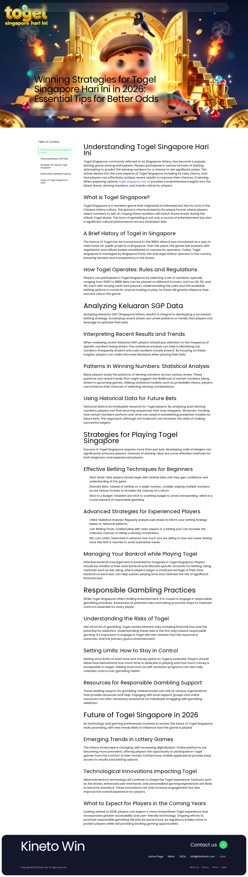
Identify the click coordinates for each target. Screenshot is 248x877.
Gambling (42, 68)
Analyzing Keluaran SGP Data (54, 158)
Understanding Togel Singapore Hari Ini (56, 151)
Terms (215, 867)
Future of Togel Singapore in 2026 (54, 181)
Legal (223, 867)
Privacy (205, 867)
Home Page (155, 856)
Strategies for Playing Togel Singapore (54, 166)
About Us (194, 867)
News (171, 856)
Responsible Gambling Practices (56, 174)
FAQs (182, 856)
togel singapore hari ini (134, 181)
